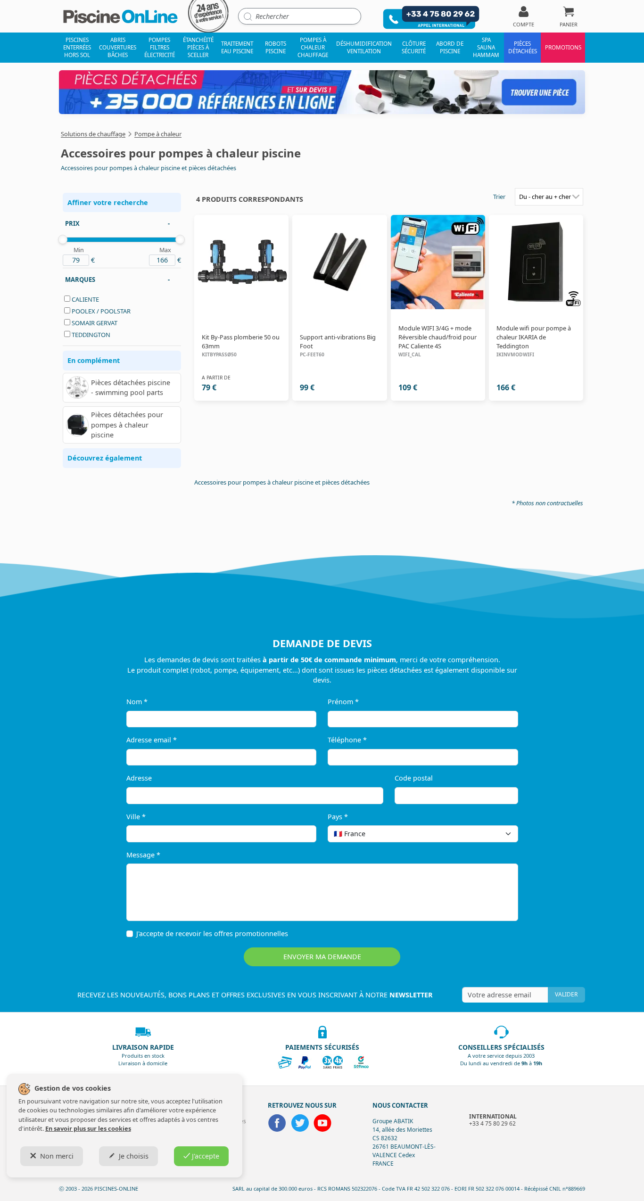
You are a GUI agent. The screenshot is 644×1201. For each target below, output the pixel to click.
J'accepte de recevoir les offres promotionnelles (212, 933)
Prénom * (343, 701)
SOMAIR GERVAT (94, 323)
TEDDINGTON (91, 334)
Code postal (414, 777)
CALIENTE (85, 299)
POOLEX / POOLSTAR (101, 311)
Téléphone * (347, 739)
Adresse (139, 777)
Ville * (136, 816)
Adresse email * (151, 739)
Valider (566, 994)
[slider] (62, 239)
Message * (143, 854)
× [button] (499, 833)
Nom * (137, 701)
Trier (499, 196)
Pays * (338, 816)
